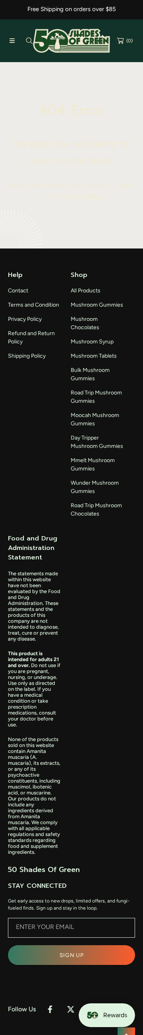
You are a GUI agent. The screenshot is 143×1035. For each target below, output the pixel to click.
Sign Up (72, 955)
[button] (12, 40)
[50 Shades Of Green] (71, 41)
